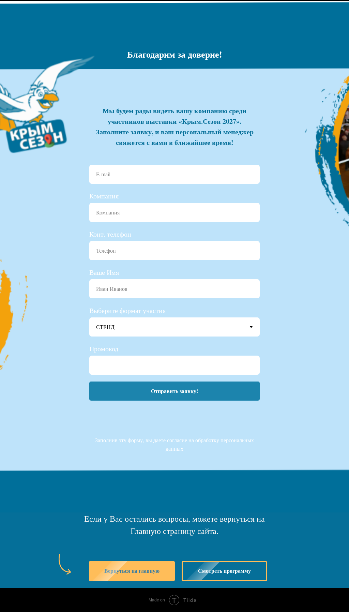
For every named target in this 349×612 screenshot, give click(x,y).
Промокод (103, 429)
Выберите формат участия (127, 390)
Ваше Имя (104, 352)
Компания (104, 276)
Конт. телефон (110, 314)
